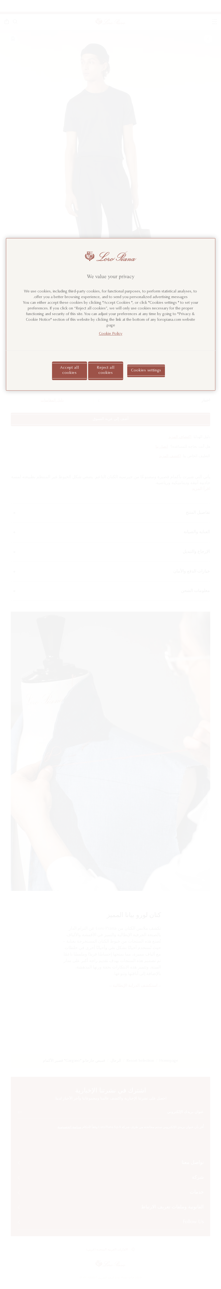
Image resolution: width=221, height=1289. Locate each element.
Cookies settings (146, 371)
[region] (111, 314)
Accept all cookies (69, 370)
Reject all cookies (105, 370)
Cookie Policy (110, 334)
